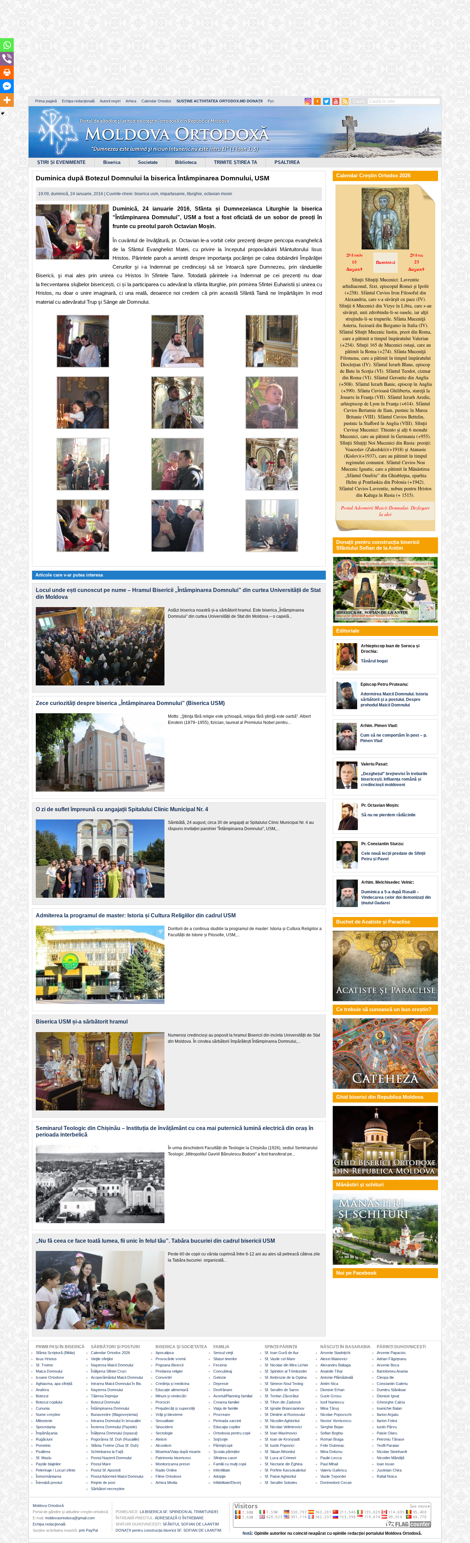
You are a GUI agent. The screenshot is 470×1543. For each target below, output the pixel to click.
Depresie (220, 1384)
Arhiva (131, 101)
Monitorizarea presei (173, 1464)
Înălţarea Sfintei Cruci (108, 1371)
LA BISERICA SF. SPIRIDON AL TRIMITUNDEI (179, 1512)
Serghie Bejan (331, 1427)
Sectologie (164, 1433)
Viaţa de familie (225, 1408)
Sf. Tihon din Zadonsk (283, 1402)
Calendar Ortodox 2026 (110, 1353)
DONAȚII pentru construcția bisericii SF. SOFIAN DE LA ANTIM (168, 1530)
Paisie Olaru (387, 1433)
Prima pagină (46, 101)
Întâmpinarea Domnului (110, 1408)
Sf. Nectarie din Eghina (283, 1464)
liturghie (194, 193)
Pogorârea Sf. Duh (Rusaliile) (115, 1439)
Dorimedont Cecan (336, 1482)
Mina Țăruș (329, 1408)
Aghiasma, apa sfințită (54, 1384)
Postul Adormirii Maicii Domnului (117, 1476)
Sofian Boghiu (331, 1433)
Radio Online (166, 1470)
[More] (7, 100)
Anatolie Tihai (331, 1371)
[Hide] (3, 113)
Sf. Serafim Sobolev (281, 1482)
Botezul (42, 1396)
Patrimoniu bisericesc (173, 1458)
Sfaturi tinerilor (225, 1359)
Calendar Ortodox (156, 101)
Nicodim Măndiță (390, 1458)
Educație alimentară (172, 1390)
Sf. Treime (44, 1365)
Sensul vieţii (223, 1353)
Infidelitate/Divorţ (227, 1482)
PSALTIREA (287, 162)
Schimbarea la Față (107, 1452)
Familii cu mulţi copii (229, 1464)
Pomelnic (43, 1445)
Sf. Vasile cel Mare (280, 1359)
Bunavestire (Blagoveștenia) (114, 1414)
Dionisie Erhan (332, 1390)
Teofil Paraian (388, 1445)
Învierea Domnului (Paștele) (114, 1427)
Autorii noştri (110, 101)
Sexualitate (165, 1421)
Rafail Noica (387, 1476)
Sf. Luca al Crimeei (280, 1458)
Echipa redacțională (78, 101)
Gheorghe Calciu (391, 1402)
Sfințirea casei (225, 1458)
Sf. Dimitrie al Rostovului (285, 1414)
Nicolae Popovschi (335, 1414)
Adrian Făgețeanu (391, 1359)
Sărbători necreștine (108, 1489)
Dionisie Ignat (388, 1396)
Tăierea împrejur (104, 1396)
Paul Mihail (329, 1464)
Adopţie (219, 1476)
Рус (271, 101)
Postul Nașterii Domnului (111, 1458)
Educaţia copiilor (227, 1427)
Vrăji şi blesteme (169, 1414)
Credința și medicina (172, 1384)
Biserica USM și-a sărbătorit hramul (82, 1022)
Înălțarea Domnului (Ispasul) (114, 1433)
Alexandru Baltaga (335, 1365)
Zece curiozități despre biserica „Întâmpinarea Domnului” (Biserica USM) (130, 703)
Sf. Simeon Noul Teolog (284, 1384)
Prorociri (163, 1402)
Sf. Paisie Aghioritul (280, 1476)
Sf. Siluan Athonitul (280, 1452)
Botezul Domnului (105, 1402)
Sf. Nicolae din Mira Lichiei (286, 1365)
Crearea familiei (226, 1402)
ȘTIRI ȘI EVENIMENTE (61, 162)
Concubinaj (222, 1371)
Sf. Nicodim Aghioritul (282, 1421)
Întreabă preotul (49, 1482)
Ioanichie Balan (389, 1408)
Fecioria (220, 1365)
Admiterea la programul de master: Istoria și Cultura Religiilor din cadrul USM (136, 915)
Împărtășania (46, 1433)
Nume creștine (48, 1414)
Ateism (161, 1439)
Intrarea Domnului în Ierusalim (116, 1421)
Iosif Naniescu (332, 1402)
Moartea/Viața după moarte (178, 1452)
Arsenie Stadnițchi (335, 1353)
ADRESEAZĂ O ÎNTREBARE (179, 1518)
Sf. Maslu (43, 1458)
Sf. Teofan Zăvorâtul (281, 1396)
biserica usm (146, 193)
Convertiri (164, 1377)
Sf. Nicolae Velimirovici (283, 1427)
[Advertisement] (210, 48)
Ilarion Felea (387, 1421)
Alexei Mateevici (333, 1359)
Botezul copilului (49, 1402)
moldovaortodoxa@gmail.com (70, 1518)
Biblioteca (185, 162)
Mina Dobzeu (331, 1452)
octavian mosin (218, 193)
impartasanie (172, 193)
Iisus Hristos (46, 1359)
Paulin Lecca (331, 1458)
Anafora (42, 1390)
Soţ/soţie (220, 1439)
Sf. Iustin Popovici (279, 1445)
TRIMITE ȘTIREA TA (235, 162)
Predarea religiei (169, 1371)
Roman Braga (331, 1439)
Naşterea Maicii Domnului (112, 1365)
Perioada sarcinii (227, 1421)
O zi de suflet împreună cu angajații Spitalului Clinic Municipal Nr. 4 (122, 809)
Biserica (111, 162)
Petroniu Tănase (390, 1439)
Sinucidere (164, 1427)
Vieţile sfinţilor (102, 1359)
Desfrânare (222, 1390)
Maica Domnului (49, 1371)
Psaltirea (43, 1452)
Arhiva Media (166, 1482)
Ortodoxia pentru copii (231, 1433)
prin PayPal (88, 1530)
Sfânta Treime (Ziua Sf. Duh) (115, 1445)
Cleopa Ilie (385, 1377)
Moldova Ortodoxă (48, 1505)
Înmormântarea (48, 1476)
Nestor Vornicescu (335, 1421)
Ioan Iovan (385, 1464)
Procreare (221, 1414)
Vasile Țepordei (333, 1476)
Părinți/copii (222, 1445)
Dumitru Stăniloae (391, 1390)
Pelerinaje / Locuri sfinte (55, 1470)
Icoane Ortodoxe (50, 1377)
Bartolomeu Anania (392, 1371)
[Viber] (7, 59)
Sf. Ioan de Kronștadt (282, 1439)
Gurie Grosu (330, 1396)
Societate (148, 162)
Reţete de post (103, 1482)
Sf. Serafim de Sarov (282, 1390)
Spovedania (45, 1427)
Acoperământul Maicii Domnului (117, 1377)
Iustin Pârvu (387, 1427)
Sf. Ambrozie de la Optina (286, 1377)
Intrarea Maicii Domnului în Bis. (116, 1384)
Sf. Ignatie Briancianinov (285, 1408)
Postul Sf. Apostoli (105, 1470)
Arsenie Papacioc (391, 1353)
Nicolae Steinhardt (392, 1452)
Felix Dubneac (332, 1445)
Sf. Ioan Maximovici (281, 1433)
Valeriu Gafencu (333, 1470)
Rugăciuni (44, 1439)
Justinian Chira (389, 1470)
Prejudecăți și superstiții (175, 1408)
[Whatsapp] (7, 45)
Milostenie (44, 1421)
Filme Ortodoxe (168, 1476)
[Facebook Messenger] (7, 86)
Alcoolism (163, 1445)
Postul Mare (101, 1464)
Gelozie (219, 1377)
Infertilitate (221, 1470)
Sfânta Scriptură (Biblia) (55, 1353)
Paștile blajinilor (48, 1464)
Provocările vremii (170, 1359)
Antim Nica (329, 1384)
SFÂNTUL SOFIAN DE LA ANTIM (191, 1524)
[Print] (7, 72)
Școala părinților (226, 1452)
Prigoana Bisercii (169, 1365)
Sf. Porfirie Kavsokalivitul (285, 1470)
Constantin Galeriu (392, 1384)
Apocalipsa (165, 1353)
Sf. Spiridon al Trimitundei (286, 1371)
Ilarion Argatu (387, 1414)
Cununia (43, 1408)
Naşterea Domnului (107, 1390)
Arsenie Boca (388, 1365)
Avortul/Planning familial (232, 1396)
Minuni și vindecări (171, 1396)
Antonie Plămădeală (336, 1377)
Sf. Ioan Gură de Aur (282, 1353)
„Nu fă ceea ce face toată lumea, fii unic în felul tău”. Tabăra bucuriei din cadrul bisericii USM (155, 1241)
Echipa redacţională (49, 1524)
